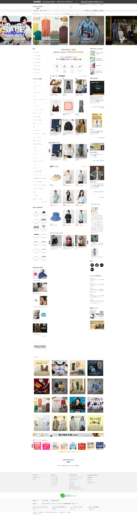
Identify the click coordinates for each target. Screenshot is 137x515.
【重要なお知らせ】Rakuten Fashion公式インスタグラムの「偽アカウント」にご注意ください (97, 302)
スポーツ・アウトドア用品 (38, 188)
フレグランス (35, 168)
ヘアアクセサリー (36, 130)
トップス (35, 82)
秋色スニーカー (79, 13)
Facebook (89, 479)
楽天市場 (101, 4)
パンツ (34, 89)
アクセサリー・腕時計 (37, 120)
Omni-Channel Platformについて (75, 488)
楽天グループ (95, 4)
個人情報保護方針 (41, 512)
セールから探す (36, 52)
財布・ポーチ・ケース (37, 123)
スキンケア (35, 147)
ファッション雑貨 (36, 116)
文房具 (34, 192)
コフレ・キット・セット (38, 174)
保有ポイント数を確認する (94, 507)
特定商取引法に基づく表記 (74, 487)
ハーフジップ (85, 13)
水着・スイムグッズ (37, 140)
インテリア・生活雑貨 (37, 181)
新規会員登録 (90, 477)
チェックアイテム (47, 13)
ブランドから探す (36, 55)
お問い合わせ (71, 483)
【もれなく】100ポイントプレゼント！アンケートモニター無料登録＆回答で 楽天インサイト (60, 503)
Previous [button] (33, 30)
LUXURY (34, 479)
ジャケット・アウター (37, 85)
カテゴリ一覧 (44, 201)
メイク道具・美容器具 (37, 171)
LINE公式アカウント (91, 482)
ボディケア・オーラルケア (38, 161)
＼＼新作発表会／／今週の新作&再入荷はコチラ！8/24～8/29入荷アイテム (97, 245)
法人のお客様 (71, 485)
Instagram (89, 481)
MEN (41, 10)
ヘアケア (35, 164)
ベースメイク (35, 150)
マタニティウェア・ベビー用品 (39, 133)
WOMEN (36, 10)
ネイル (34, 157)
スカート (35, 96)
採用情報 (68, 512)
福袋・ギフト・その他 (37, 198)
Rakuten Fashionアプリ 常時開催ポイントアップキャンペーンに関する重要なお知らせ (97, 291)
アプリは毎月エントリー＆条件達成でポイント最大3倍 (93, 10)
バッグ (34, 102)
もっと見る (44, 336)
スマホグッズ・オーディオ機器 (39, 185)
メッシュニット (93, 13)
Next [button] (104, 30)
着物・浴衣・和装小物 (37, 144)
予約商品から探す (36, 69)
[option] (50, 30)
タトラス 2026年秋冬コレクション (67, 13)
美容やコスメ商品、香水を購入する (59, 507)
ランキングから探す (37, 62)
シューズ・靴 (35, 106)
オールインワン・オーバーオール (39, 99)
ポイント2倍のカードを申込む (76, 507)
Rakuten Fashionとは (73, 479)
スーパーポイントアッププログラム (76, 477)
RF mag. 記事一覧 (100, 137)
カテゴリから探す (36, 65)
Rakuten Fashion (44, 7)
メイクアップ (35, 154)
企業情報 (34, 512)
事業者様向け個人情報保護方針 (52, 512)
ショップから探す (36, 59)
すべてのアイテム (36, 72)
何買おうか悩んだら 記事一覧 (98, 160)
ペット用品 (35, 195)
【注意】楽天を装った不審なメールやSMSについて (68, 451)
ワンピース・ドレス (37, 92)
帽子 (34, 126)
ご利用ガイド (71, 481)
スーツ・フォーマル (37, 137)
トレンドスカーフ (55, 13)
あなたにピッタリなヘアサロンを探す (40, 507)
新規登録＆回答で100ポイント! (85, 4)
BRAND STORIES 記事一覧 (99, 191)
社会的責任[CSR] (62, 512)
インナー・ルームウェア (38, 109)
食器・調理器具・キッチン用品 (39, 178)
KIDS (45, 10)
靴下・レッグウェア (37, 113)
